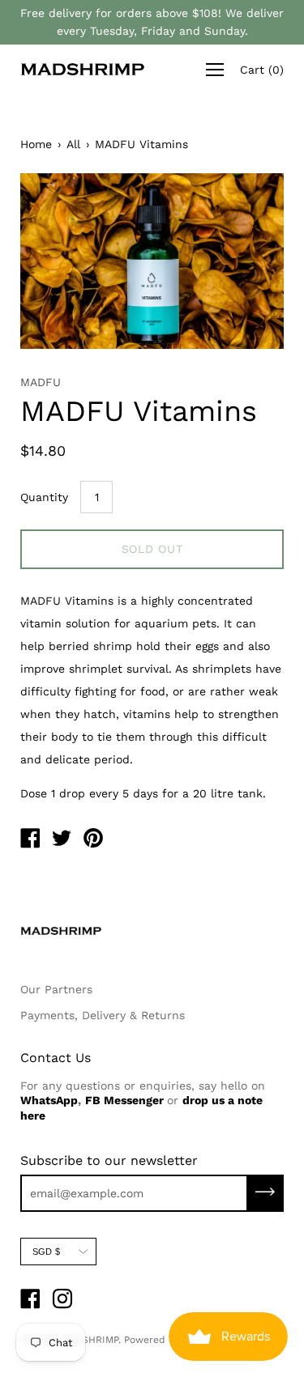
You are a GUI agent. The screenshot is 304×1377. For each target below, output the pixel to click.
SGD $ (46, 1251)
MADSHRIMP (89, 1339)
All (73, 144)
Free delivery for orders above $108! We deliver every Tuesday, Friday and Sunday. (152, 21)
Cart (262, 69)
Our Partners (56, 989)
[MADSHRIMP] (30, 840)
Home (36, 144)
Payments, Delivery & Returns (102, 1015)
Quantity (44, 497)
